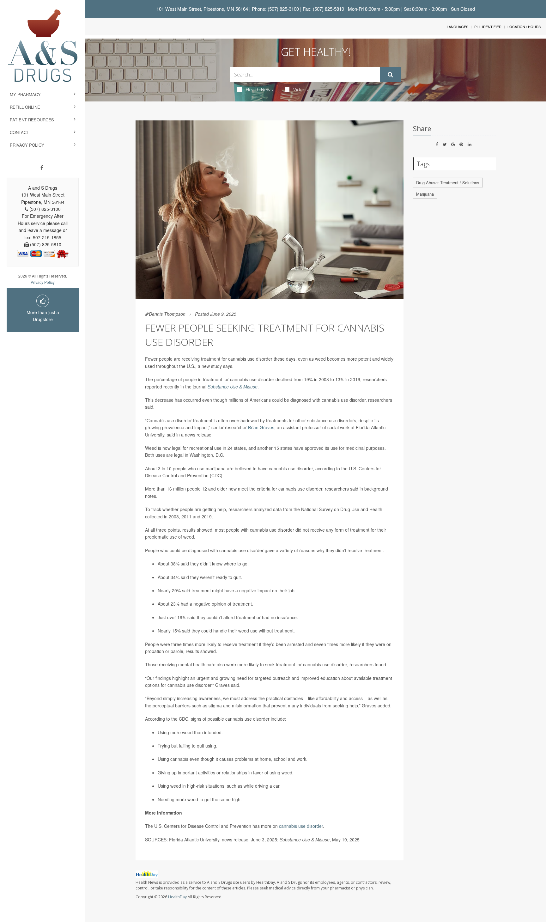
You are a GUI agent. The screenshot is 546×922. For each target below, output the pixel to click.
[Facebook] (41, 167)
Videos (300, 89)
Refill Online (25, 107)
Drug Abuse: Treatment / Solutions (447, 183)
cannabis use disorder (301, 826)
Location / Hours (524, 26)
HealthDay (177, 897)
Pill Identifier (487, 26)
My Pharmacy (25, 94)
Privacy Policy (27, 145)
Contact (19, 132)
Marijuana (425, 194)
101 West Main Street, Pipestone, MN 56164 (202, 8)
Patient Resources (32, 120)
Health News (259, 89)
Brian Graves (261, 427)
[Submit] (390, 74)
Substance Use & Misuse (233, 386)
